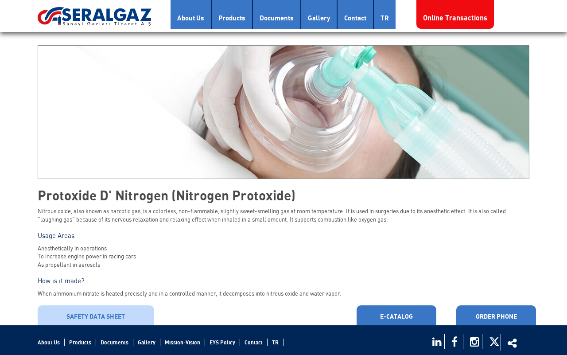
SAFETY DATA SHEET (95, 316)
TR (385, 18)
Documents (277, 18)
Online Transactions (455, 17)
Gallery (319, 18)
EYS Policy (222, 342)
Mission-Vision (182, 342)
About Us (190, 18)
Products (231, 18)
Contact (355, 18)
